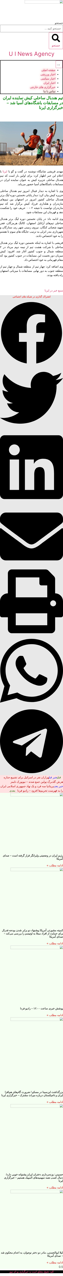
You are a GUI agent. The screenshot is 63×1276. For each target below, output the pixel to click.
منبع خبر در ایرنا (54, 290)
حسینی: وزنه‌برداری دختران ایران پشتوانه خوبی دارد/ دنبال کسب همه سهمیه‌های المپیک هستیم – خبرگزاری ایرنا (33, 1177)
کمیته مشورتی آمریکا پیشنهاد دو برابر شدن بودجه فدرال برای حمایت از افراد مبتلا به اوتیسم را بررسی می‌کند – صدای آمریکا (32, 933)
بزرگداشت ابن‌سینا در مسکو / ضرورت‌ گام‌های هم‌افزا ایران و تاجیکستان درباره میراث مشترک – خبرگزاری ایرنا (32, 1093)
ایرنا (5, 171)
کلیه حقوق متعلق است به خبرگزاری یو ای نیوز (31, 1271)
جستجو (59, 22)
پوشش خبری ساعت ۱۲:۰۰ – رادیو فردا (41, 1008)
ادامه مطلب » (55, 865)
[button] (31, 333)
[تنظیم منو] (59, 64)
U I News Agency (31, 53)
